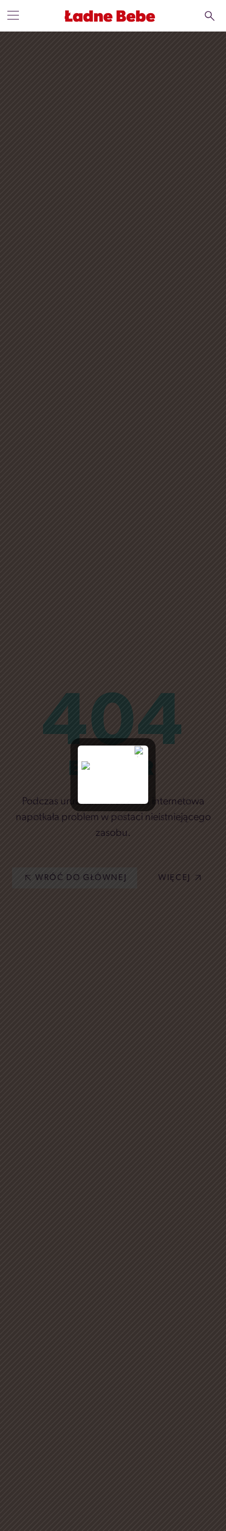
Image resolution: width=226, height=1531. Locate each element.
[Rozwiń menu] (13, 15)
